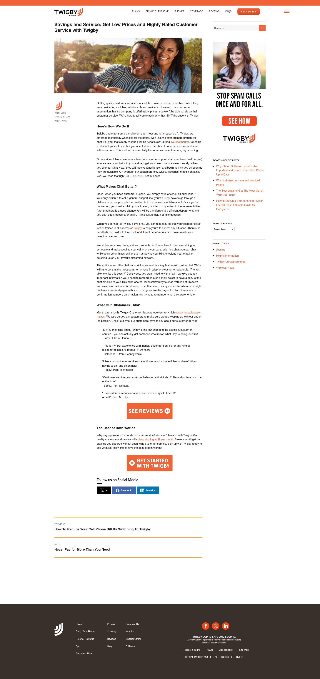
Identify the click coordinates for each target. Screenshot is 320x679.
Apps (78, 646)
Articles (220, 249)
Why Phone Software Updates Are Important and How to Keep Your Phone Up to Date (240, 170)
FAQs (228, 11)
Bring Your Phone (157, 11)
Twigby (137, 228)
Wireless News (60, 120)
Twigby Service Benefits (230, 261)
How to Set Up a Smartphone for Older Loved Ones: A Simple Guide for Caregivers (239, 205)
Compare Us (132, 624)
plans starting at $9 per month (155, 439)
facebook (126, 490)
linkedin (150, 490)
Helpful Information (227, 255)
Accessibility (226, 649)
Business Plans (84, 653)
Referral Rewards (85, 638)
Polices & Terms (192, 649)
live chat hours (179, 142)
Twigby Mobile (60, 113)
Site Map (244, 649)
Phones (179, 11)
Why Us (130, 631)
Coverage (196, 11)
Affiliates (130, 646)
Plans (136, 11)
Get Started (248, 11)
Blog (109, 646)
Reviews (214, 11)
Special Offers (133, 638)
